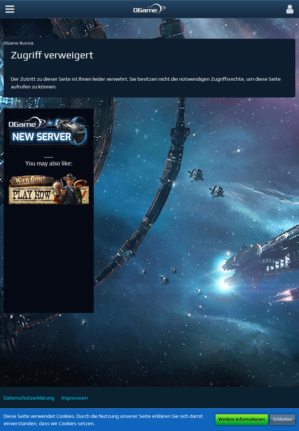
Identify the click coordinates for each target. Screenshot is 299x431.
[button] (10, 9)
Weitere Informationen (241, 419)
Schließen (282, 419)
